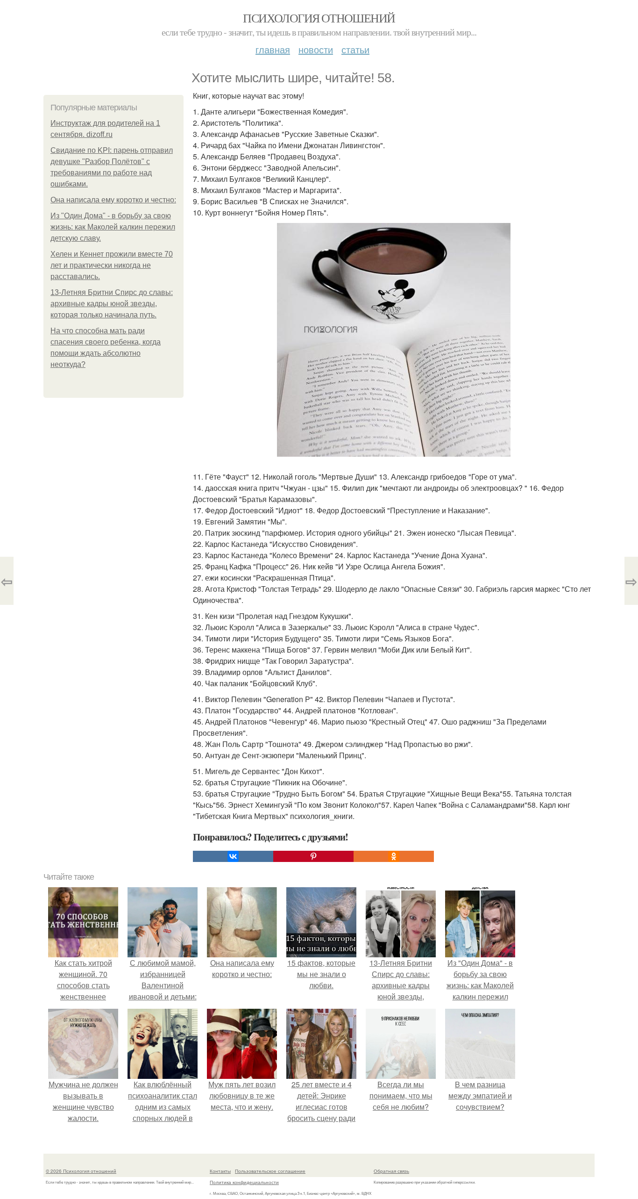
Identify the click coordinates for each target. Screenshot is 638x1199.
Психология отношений (319, 18)
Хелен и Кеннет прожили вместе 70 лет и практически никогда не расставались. (111, 265)
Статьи (355, 49)
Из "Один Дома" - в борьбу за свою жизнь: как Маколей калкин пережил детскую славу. (112, 227)
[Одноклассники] (394, 856)
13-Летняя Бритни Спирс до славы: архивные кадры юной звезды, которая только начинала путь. (111, 303)
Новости (315, 49)
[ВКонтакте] (233, 856)
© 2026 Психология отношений (81, 1171)
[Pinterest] (313, 856)
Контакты (220, 1171)
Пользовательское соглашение (270, 1171)
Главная (272, 49)
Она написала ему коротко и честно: (113, 200)
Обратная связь (391, 1171)
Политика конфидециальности (244, 1182)
